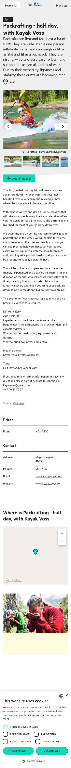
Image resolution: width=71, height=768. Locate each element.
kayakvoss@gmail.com (49, 476)
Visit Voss (18, 403)
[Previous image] (8, 126)
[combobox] (61, 696)
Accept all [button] (18, 750)
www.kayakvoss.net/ (48, 483)
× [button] (66, 695)
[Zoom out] (62, 541)
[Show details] (35, 552)
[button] (35, 761)
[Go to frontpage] (35, 4)
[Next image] (62, 126)
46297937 (41, 468)
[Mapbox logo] (13, 580)
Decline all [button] (52, 750)
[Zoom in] (62, 533)
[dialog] (35, 729)
